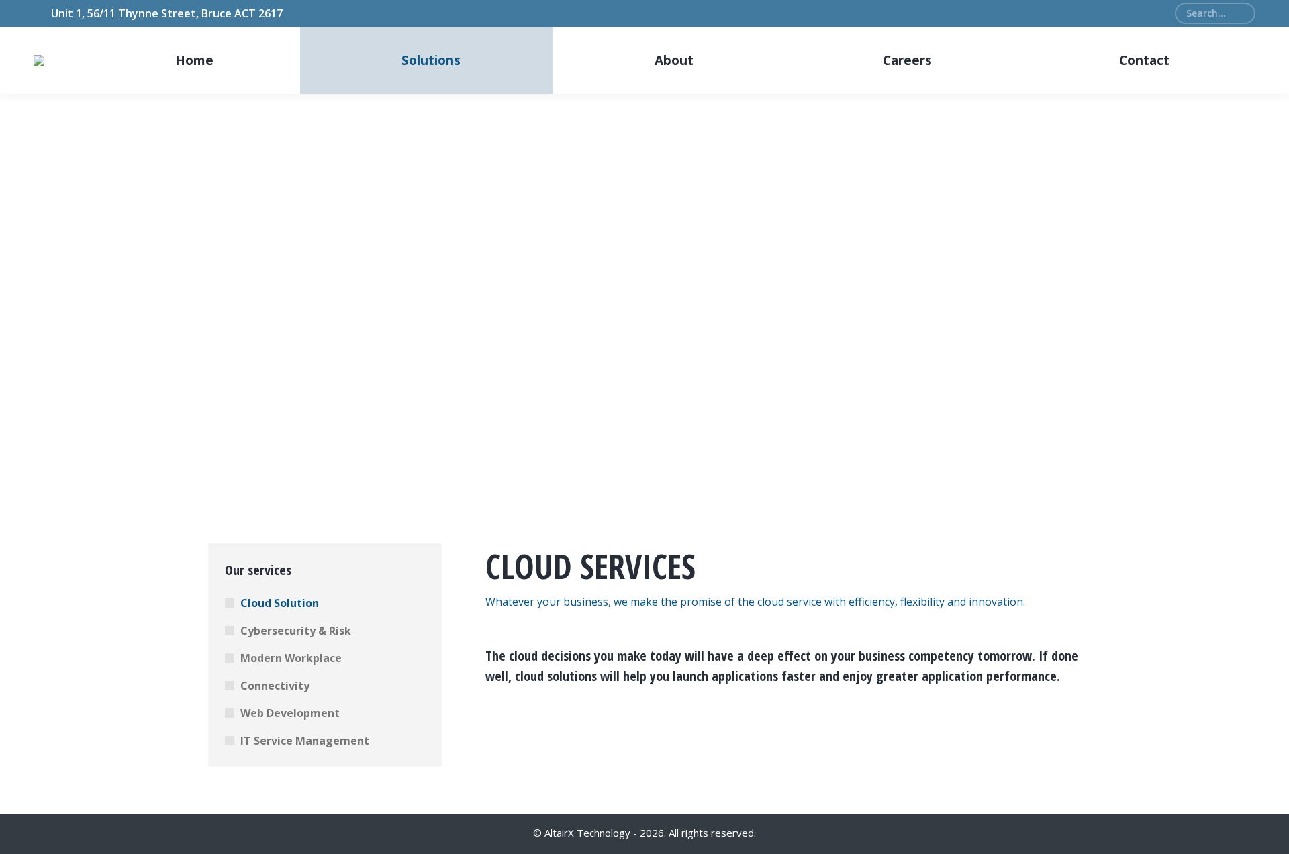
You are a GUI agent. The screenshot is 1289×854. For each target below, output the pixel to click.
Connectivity (274, 685)
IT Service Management (304, 740)
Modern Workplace (291, 658)
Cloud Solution (279, 603)
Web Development (290, 713)
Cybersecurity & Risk (295, 630)
